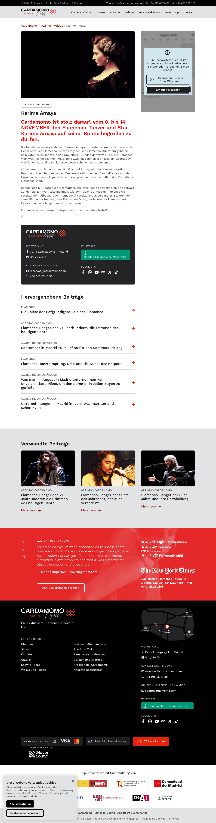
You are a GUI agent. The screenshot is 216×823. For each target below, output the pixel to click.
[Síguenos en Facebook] (83, 272)
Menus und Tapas (149, 12)
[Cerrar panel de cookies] (73, 780)
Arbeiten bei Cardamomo (91, 664)
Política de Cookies (153, 818)
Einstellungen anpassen (25, 812)
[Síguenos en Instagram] (90, 272)
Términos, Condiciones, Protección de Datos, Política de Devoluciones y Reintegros (88, 818)
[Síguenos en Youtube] (96, 272)
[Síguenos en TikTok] (116, 272)
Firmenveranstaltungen (90, 654)
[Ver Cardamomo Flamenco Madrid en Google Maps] (168, 624)
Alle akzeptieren (20, 803)
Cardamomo (29, 25)
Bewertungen (172, 12)
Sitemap (174, 818)
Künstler (115, 12)
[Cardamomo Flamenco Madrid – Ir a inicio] (33, 12)
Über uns (27, 644)
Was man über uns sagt (90, 644)
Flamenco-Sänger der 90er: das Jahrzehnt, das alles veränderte (104, 499)
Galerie (129, 12)
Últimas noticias (52, 25)
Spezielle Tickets (85, 649)
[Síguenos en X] (110, 272)
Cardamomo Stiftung (88, 659)
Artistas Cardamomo (37, 104)
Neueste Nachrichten (88, 669)
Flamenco (28, 307)
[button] (24, 556)
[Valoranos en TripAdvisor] (103, 272)
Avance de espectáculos (39, 342)
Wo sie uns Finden (33, 669)
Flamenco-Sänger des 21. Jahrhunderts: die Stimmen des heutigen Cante (44, 499)
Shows (101, 12)
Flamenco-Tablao (81, 12)
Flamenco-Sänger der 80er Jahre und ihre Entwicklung (164, 497)
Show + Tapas (30, 664)
